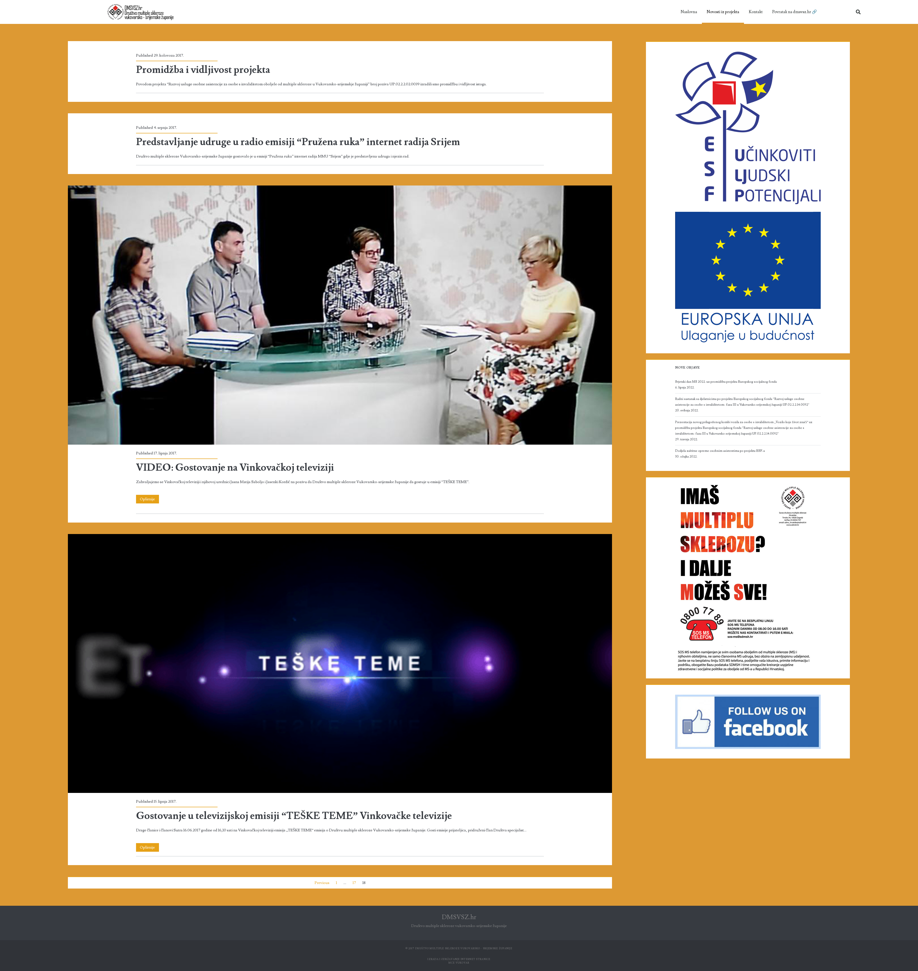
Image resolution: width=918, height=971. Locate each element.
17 (354, 882)
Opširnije (149, 498)
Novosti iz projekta (723, 12)
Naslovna (689, 12)
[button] (858, 12)
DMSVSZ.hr (459, 917)
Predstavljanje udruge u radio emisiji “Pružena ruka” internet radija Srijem (298, 142)
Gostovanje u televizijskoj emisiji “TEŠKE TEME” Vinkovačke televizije (340, 663)
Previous (322, 882)
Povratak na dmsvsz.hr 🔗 (794, 12)
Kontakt (756, 12)
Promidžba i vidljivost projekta (203, 69)
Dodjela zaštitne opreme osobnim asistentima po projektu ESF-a (720, 451)
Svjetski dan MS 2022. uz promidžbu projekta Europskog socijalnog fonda (726, 382)
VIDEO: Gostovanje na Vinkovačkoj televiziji (340, 315)
